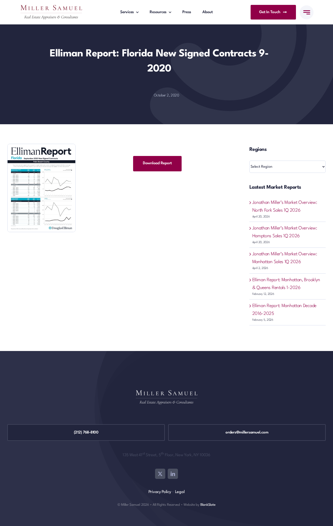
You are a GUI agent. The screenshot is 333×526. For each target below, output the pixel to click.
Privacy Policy (159, 492)
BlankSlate (207, 504)
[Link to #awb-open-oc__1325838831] (306, 12)
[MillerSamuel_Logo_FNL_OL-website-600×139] (51, 7)
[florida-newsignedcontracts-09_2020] (41, 146)
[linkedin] (173, 474)
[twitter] (160, 474)
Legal (180, 492)
